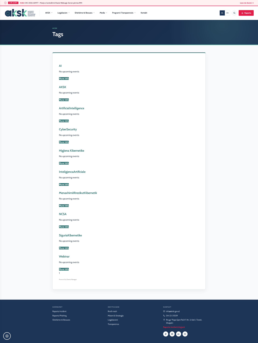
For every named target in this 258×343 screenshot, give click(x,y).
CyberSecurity (68, 129)
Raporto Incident (59, 311)
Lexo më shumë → (247, 3)
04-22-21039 (172, 315)
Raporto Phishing (59, 315)
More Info (64, 78)
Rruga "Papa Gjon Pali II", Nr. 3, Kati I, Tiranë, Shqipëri (184, 321)
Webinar (64, 256)
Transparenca (113, 324)
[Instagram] (172, 334)
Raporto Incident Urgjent (174, 327)
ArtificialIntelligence (71, 108)
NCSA (63, 214)
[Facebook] (165, 334)
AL (222, 13)
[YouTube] (185, 334)
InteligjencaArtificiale (72, 172)
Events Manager (72, 279)
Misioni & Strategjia (115, 315)
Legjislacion (62, 13)
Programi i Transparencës (122, 13)
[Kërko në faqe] (234, 13)
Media (102, 13)
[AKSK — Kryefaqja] (20, 13)
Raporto (247, 13)
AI (60, 66)
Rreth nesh (112, 311)
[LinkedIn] (178, 334)
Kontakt (144, 13)
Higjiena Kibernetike (71, 150)
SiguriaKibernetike (70, 235)
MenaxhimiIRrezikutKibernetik (78, 193)
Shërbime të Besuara (83, 13)
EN (227, 13)
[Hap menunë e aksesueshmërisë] (7, 336)
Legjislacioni (113, 320)
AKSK (47, 13)
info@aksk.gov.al (173, 311)
